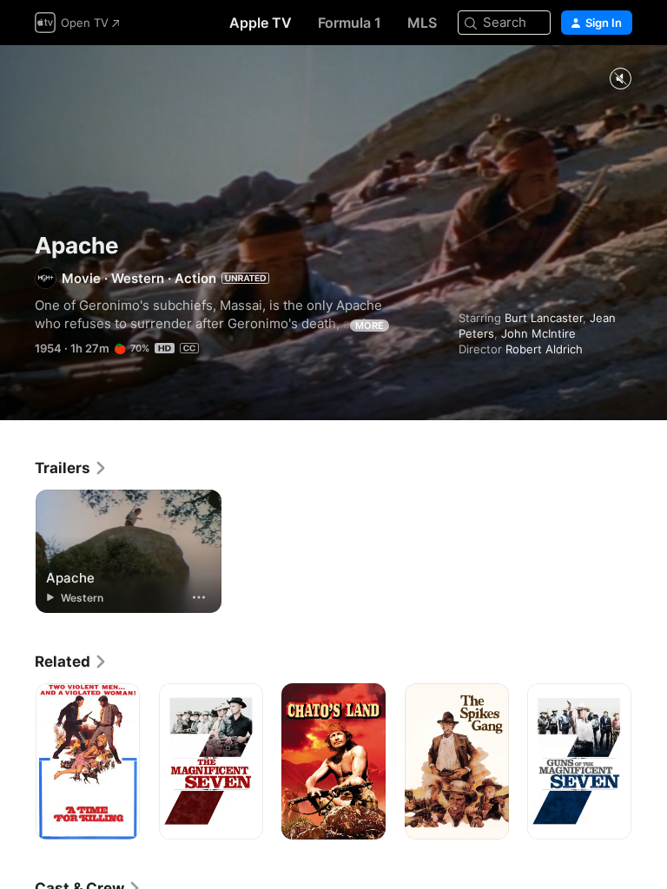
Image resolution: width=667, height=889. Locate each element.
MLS (422, 22)
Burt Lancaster (544, 318)
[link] (71, 467)
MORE (369, 325)
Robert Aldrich (544, 349)
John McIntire (538, 333)
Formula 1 (349, 22)
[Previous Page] (17, 761)
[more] (199, 597)
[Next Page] (649, 761)
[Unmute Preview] (620, 79)
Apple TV (260, 22)
